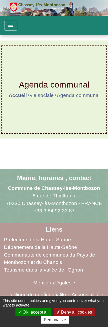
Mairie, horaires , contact (54, 177)
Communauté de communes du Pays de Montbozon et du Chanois (49, 258)
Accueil (18, 95)
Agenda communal (78, 95)
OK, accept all (34, 312)
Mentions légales (52, 282)
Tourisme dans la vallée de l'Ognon (43, 270)
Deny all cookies (76, 312)
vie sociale (42, 95)
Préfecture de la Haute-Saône (37, 239)
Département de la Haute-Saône (40, 247)
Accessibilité (86, 294)
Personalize (55, 320)
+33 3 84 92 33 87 (54, 210)
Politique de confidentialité (36, 294)
